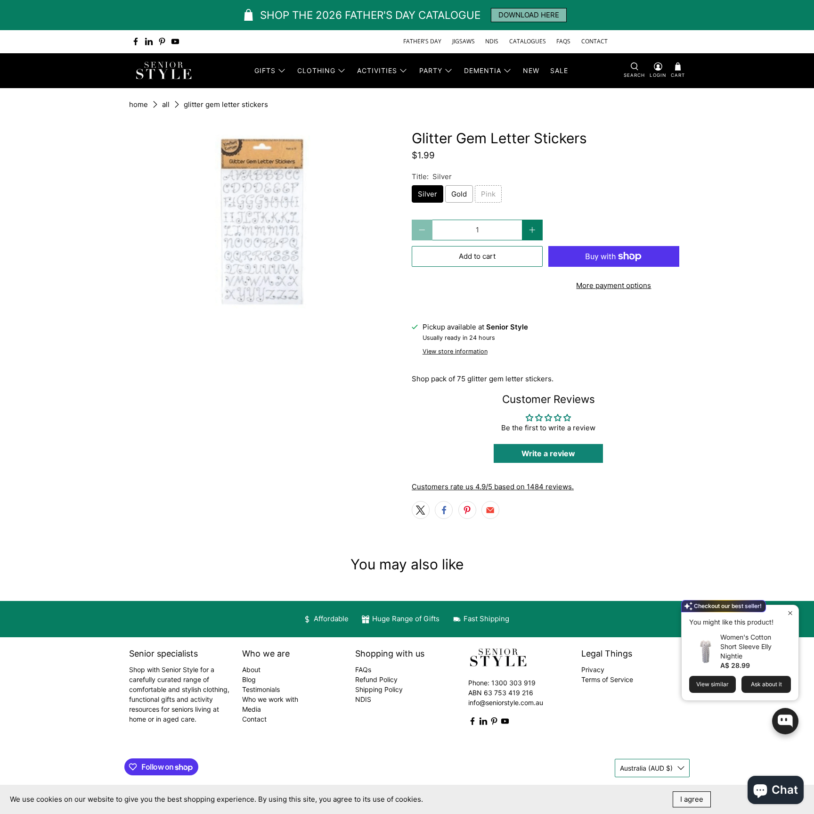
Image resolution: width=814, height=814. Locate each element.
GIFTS (265, 70)
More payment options (613, 285)
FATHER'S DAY (422, 41)
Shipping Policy (379, 689)
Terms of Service (607, 679)
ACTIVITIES (377, 70)
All (166, 104)
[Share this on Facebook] (444, 510)
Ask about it (766, 684)
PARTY (430, 70)
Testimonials (261, 689)
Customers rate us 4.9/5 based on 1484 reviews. (493, 486)
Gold (459, 193)
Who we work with (270, 699)
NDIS (491, 41)
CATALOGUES (527, 41)
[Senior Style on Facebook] (135, 41)
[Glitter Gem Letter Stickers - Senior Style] (265, 220)
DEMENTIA (482, 70)
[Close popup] (790, 613)
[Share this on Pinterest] (467, 510)
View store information (455, 351)
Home (138, 104)
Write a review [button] (548, 453)
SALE (559, 70)
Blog (249, 679)
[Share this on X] (421, 510)
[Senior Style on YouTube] (175, 41)
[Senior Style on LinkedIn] (149, 41)
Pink (488, 193)
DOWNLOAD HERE (528, 14)
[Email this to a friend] (490, 510)
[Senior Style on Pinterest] (162, 41)
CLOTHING (316, 70)
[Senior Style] (164, 70)
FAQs (363, 670)
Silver (427, 193)
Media (251, 709)
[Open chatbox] (785, 721)
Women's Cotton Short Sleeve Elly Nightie (746, 646)
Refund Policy (376, 679)
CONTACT (594, 41)
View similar (712, 684)
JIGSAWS (463, 41)
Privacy (592, 670)
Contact (254, 719)
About (251, 670)
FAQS (563, 41)
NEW (531, 70)
